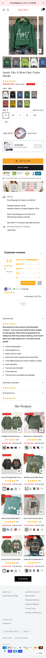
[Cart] (42, 10)
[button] (20, 304)
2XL (34, 115)
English (26, 631)
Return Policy (9, 393)
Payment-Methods (32, 604)
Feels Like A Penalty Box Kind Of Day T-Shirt (34, 559)
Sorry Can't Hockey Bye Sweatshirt (34, 518)
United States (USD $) (11, 631)
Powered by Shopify (21, 638)
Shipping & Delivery (11, 383)
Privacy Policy (30, 608)
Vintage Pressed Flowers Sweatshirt (11, 436)
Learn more (11, 230)
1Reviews (9, 272)
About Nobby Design (10, 596)
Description (8, 318)
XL (27, 115)
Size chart (39, 110)
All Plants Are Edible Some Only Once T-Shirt (34, 477)
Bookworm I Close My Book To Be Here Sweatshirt (34, 436)
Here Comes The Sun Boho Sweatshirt (11, 559)
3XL (6, 122)
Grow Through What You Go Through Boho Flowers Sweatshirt (11, 477)
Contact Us (7, 623)
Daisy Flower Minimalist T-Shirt (11, 518)
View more (23, 579)
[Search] (8, 10)
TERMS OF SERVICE (33, 613)
